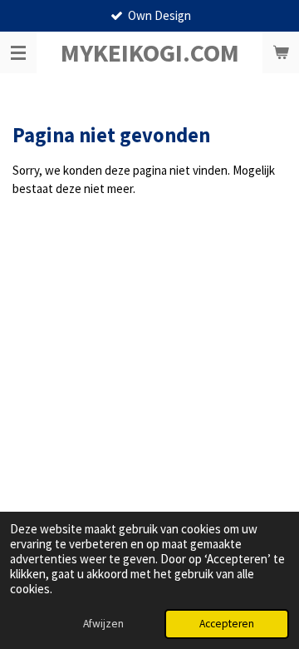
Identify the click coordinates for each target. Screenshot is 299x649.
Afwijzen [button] (103, 624)
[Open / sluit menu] (18, 52)
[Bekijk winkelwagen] (280, 52)
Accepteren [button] (226, 624)
